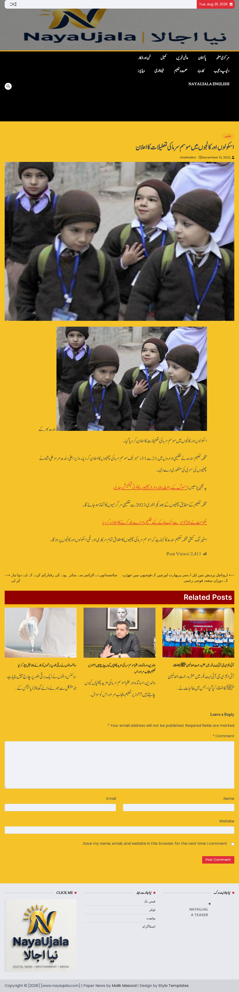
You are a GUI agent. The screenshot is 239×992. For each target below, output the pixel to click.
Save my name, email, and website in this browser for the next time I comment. (154, 843)
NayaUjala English (209, 84)
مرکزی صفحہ (222, 58)
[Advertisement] (67, 86)
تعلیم (228, 136)
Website (226, 821)
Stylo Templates (173, 985)
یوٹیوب (150, 918)
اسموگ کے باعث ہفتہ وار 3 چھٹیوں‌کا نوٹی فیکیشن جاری (150, 487)
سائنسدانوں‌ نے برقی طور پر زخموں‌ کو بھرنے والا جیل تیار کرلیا (47, 665)
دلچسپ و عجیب (221, 71)
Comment (223, 736)
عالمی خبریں (182, 58)
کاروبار (200, 71)
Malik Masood (124, 985)
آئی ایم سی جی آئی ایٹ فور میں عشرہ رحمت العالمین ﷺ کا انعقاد (203, 665)
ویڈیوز (141, 71)
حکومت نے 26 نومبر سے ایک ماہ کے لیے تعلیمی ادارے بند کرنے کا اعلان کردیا (154, 522)
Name (228, 798)
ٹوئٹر (152, 909)
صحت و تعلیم (180, 71)
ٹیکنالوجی (159, 71)
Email (111, 798)
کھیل (163, 58)
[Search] (8, 86)
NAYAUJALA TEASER (198, 912)
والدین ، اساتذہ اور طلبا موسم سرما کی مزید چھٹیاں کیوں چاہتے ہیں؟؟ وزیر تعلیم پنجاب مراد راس (121, 669)
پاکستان (202, 58)
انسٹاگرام (148, 926)
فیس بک (149, 901)
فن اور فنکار (144, 58)
